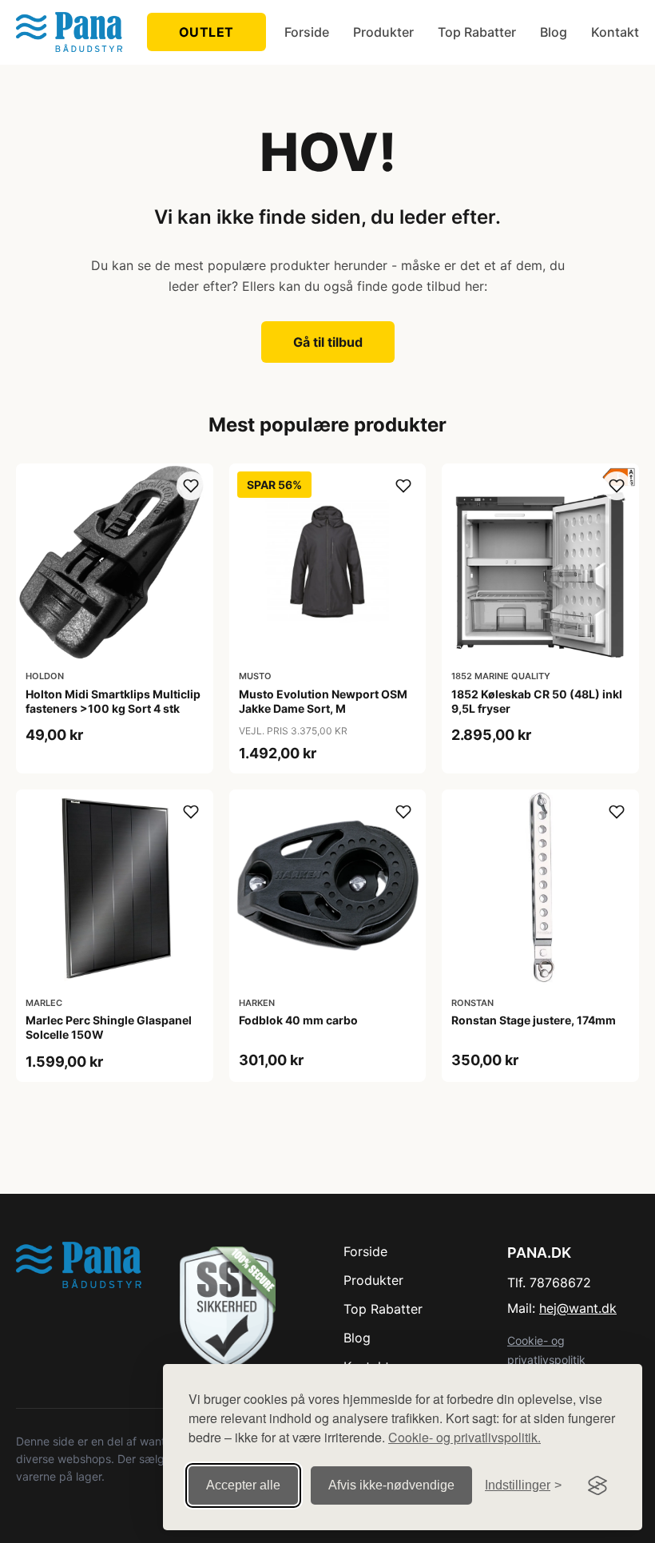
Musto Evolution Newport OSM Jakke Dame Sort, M (323, 701)
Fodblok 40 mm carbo (298, 1020)
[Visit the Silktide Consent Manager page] (597, 1485)
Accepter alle (243, 1485)
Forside (306, 32)
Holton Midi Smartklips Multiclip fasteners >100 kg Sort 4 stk (113, 701)
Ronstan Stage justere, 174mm (533, 1020)
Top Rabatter (477, 32)
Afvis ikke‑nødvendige (391, 1485)
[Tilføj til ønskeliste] (191, 485)
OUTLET (206, 32)
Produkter (383, 32)
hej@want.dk (578, 1308)
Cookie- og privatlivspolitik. (464, 1437)
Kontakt (615, 32)
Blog (553, 32)
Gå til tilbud (328, 342)
